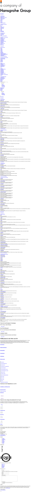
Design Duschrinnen (2, 128)
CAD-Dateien (2, 297)
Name (3, 472)
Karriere (3, 442)
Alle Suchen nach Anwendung (4, 177)
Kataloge (1, 68)
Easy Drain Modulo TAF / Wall (4, 370)
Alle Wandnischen (2, 47)
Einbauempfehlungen (3, 291)
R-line (1, 29)
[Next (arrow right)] (1, 491)
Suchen (2, 404)
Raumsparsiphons (2, 43)
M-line (1, 30)
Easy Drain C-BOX (2, 373)
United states (3, 86)
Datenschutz (3, 465)
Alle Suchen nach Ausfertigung (4, 57)
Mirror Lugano (2, 379)
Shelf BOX (1, 52)
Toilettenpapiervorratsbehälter (4, 244)
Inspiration (1, 61)
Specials (1, 22)
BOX (1, 214)
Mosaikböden (2, 40)
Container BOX (7, 366)
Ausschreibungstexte (2, 303)
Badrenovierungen (2, 63)
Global (2, 84)
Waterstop (1, 116)
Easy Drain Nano (2, 366)
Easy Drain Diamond (3, 367)
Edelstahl (1, 260)
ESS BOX (1, 73)
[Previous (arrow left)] (0, 491)
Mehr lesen (2, 398)
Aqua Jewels (2, 27)
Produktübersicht (2, 78)
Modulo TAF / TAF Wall (3, 17)
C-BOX (1, 48)
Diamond (1, 130)
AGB (2, 464)
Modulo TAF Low (2, 105)
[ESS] (15, 6)
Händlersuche (2, 79)
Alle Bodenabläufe (2, 163)
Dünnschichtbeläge (2, 38)
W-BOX (1, 50)
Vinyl (1, 21)
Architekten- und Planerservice (4, 74)
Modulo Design (2, 138)
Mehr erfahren (2, 326)
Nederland (3, 93)
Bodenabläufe (2, 31)
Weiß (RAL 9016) (2, 58)
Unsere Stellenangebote (3, 76)
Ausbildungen (2, 77)
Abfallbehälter (2, 55)
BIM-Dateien (2, 71)
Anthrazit (1, 60)
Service (3, 440)
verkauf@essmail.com (3, 435)
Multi (1, 20)
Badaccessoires (2, 44)
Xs (0, 25)
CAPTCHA (3, 483)
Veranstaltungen (2, 65)
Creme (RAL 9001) (2, 256)
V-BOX (1, 51)
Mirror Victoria (2, 376)
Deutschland (3, 85)
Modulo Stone (2, 28)
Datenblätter (1, 69)
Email (3, 473)
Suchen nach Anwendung (3, 35)
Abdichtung (1, 42)
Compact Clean (2, 108)
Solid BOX (1, 232)
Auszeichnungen (2, 66)
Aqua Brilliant (2, 34)
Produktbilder (2, 72)
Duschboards (2, 198)
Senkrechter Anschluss (3, 41)
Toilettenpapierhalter (2, 54)
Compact (1, 19)
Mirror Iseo (1, 380)
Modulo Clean (2, 16)
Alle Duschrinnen (2, 99)
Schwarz (1, 59)
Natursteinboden (2, 186)
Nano (1, 26)
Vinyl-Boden (2, 39)
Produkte (3, 438)
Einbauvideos (2, 70)
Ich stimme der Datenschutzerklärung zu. (7, 482)
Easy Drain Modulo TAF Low (4, 369)
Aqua (1, 169)
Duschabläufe (2, 13)
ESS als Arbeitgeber (2, 317)
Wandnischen (2, 212)
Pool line (1, 206)
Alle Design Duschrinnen (3, 24)
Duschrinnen (2, 14)
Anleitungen (1, 64)
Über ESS (1, 80)
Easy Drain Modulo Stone (3, 363)
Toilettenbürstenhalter (3, 53)
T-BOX (1, 49)
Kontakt (1, 81)
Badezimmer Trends (2, 277)
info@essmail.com (2, 434)
